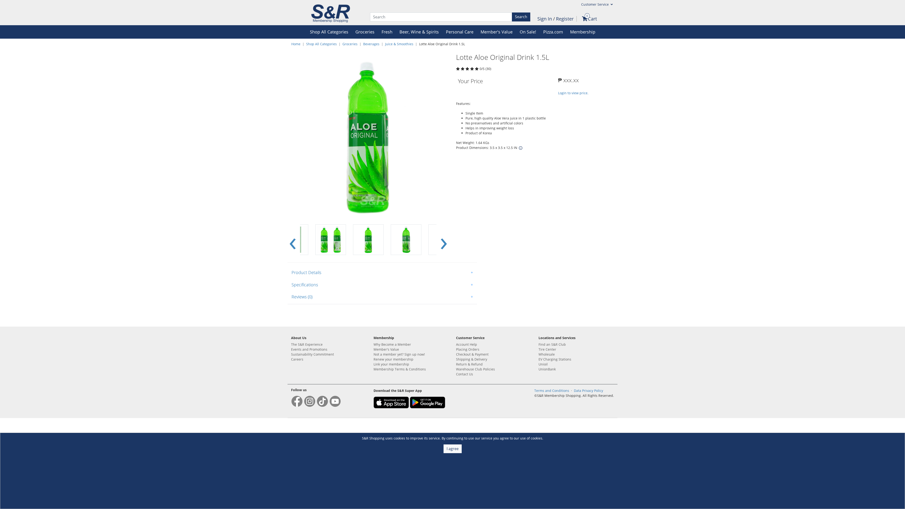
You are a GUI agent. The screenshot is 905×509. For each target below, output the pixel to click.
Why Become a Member (392, 344)
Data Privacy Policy (588, 390)
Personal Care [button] (459, 32)
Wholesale (547, 354)
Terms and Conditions (551, 390)
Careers (297, 359)
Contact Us (464, 374)
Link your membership (391, 364)
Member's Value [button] (497, 32)
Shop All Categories (321, 44)
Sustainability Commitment (312, 354)
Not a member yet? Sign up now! (399, 354)
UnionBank (547, 369)
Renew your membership (393, 359)
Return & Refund (469, 364)
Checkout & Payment (472, 354)
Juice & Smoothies (399, 44)
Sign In (545, 19)
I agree (453, 448)
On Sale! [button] (528, 32)
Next (444, 240)
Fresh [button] (387, 32)
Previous (293, 240)
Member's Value (386, 349)
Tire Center (547, 349)
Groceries (350, 44)
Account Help (466, 344)
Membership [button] (582, 32)
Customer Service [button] (595, 4)
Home (295, 44)
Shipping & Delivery (471, 359)
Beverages (371, 44)
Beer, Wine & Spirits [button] (419, 32)
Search (521, 16)
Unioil (543, 364)
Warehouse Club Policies (475, 369)
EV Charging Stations (555, 359)
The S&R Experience (307, 344)
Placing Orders (467, 349)
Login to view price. (573, 93)
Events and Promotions (309, 349)
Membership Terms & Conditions (400, 369)
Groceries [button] (364, 32)
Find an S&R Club (552, 344)
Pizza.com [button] (553, 32)
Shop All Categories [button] (329, 32)
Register (565, 19)
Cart (592, 19)
